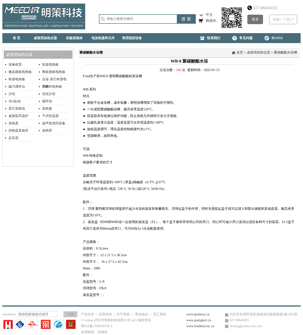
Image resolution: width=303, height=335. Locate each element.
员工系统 (159, 314)
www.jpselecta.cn (197, 314)
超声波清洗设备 (53, 123)
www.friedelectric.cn (200, 326)
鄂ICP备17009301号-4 (96, 326)
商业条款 (141, 314)
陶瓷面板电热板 (53, 72)
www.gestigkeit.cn (198, 320)
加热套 (47, 108)
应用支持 (105, 314)
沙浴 (12, 94)
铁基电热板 (17, 79)
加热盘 (13, 123)
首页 (239, 52)
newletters (9, 314)
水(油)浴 (15, 101)
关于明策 (123, 314)
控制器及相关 (18, 130)
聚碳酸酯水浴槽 (285, 52)
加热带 (47, 130)
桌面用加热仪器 (258, 52)
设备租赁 (15, 64)
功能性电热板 (52, 86)
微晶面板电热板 (20, 72)
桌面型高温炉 (18, 116)
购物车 (211, 20)
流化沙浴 (48, 94)
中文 (209, 15)
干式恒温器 (50, 116)
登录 (255, 19)
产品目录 (87, 314)
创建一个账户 (283, 19)
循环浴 (47, 101)
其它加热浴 (17, 108)
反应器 (13, 138)
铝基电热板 (50, 64)
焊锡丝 (102, 332)
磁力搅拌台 (17, 86)
